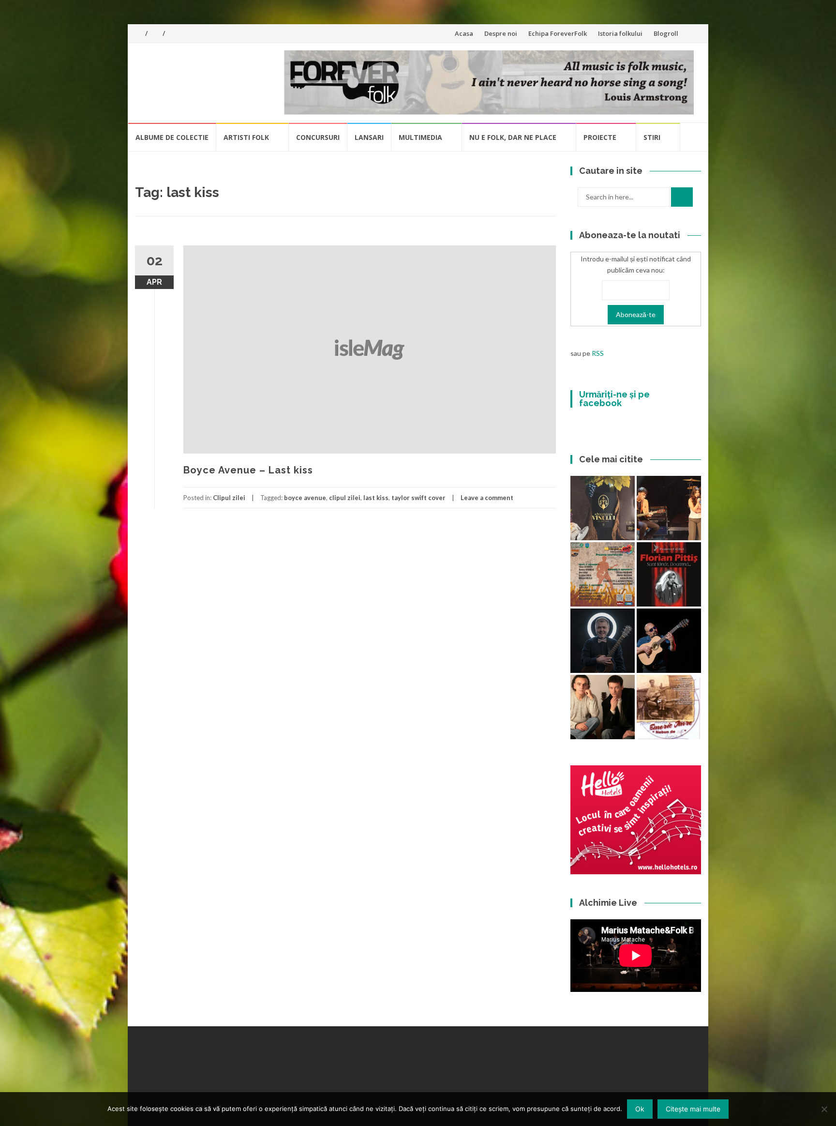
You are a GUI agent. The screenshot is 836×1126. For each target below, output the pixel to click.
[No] (824, 1109)
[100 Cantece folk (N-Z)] (602, 707)
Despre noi (500, 33)
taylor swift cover (418, 498)
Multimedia (420, 137)
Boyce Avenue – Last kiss (248, 470)
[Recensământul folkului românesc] (669, 641)
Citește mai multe (693, 1109)
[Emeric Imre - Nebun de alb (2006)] (669, 707)
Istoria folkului (620, 33)
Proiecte (599, 137)
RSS (598, 353)
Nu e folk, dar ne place (512, 137)
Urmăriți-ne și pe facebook (614, 398)
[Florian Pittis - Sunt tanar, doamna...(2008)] (669, 574)
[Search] (682, 197)
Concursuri (318, 137)
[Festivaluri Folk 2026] (669, 508)
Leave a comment (487, 498)
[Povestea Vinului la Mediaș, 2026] (602, 508)
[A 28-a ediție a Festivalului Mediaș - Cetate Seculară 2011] (602, 641)
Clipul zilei (229, 498)
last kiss (375, 498)
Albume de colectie (172, 137)
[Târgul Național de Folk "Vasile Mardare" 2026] (602, 574)
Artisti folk (246, 137)
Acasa (464, 33)
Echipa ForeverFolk (557, 33)
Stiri (651, 137)
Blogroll (666, 33)
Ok (639, 1109)
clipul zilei (344, 498)
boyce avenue (305, 498)
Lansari (369, 137)
